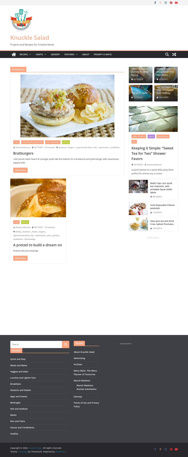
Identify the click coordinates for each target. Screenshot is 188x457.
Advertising (79, 358)
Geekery (55, 54)
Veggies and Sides (19, 371)
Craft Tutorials (139, 136)
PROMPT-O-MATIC (103, 54)
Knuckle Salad (29, 37)
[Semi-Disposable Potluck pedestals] (138, 209)
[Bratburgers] (67, 106)
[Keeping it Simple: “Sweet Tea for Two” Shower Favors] (153, 119)
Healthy (14, 433)
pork (49, 235)
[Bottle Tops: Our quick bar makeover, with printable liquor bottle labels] (138, 190)
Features (69, 54)
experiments (103, 147)
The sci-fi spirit (139, 93)
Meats (13, 415)
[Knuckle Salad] (13, 54)
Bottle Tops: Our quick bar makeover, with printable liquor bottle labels (161, 188)
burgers (71, 147)
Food (16, 142)
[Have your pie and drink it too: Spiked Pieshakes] (138, 225)
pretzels (55, 235)
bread (34, 231)
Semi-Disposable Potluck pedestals (162, 207)
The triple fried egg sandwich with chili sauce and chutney (165, 88)
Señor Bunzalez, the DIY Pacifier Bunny (140, 71)
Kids (134, 142)
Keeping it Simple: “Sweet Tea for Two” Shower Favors (152, 153)
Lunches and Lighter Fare (32, 142)
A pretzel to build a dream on (37, 244)
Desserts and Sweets (20, 390)
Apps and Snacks (18, 396)
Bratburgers (23, 153)
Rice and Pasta (17, 421)
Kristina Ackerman (23, 147)
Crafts (39, 54)
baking (18, 231)
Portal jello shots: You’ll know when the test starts (165, 70)
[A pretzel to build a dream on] (38, 198)
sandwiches (115, 147)
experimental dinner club (86, 147)
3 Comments (50, 227)
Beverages (15, 402)
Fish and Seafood (18, 408)
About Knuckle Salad (84, 352)
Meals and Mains (52, 142)
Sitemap (78, 396)
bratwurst (63, 147)
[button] (29, 54)
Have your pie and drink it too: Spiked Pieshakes (162, 222)
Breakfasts (15, 384)
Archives (78, 364)
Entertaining (163, 136)
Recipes (24, 54)
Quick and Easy (18, 359)
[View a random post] (174, 54)
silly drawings (29, 239)
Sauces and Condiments (22, 427)
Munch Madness (82, 380)
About (85, 54)
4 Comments (50, 147)
